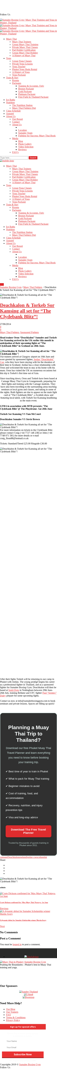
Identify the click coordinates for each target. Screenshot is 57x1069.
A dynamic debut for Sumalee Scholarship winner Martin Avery (23, 920)
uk (46, 857)
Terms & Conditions (16, 1017)
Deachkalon (13, 857)
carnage (3, 857)
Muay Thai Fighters (32, 287)
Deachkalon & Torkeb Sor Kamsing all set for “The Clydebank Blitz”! (27, 310)
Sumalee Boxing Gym (10, 287)
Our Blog (10, 1009)
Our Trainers (12, 1012)
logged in (17, 944)
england (23, 857)
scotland (41, 857)
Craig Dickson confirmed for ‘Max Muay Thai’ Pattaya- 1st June (24, 902)
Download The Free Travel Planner (28, 831)
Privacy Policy (13, 1020)
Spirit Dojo (13, 690)
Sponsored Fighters (29, 332)
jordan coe (32, 857)
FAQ (8, 1014)
